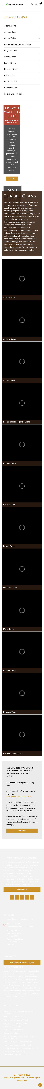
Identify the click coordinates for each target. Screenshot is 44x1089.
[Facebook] (12, 897)
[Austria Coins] (22, 362)
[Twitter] (17, 897)
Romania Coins (10, 88)
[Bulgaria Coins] (22, 444)
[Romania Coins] (22, 693)
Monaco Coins (10, 81)
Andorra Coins (10, 32)
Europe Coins (15, 17)
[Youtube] (22, 897)
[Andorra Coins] (22, 320)
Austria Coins (10, 38)
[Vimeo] (27, 897)
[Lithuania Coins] (22, 569)
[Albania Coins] (22, 279)
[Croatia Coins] (22, 486)
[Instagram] (32, 897)
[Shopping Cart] (40, 4)
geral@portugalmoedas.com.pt (18, 797)
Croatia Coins (10, 57)
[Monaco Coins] (22, 652)
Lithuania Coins (11, 69)
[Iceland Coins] (22, 527)
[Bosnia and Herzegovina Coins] (22, 403)
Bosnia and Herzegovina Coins (17, 44)
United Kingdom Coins (14, 94)
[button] (12, 179)
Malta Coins (9, 75)
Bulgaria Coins (10, 51)
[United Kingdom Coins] (22, 735)
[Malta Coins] (22, 610)
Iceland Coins (10, 63)
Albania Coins (10, 26)
